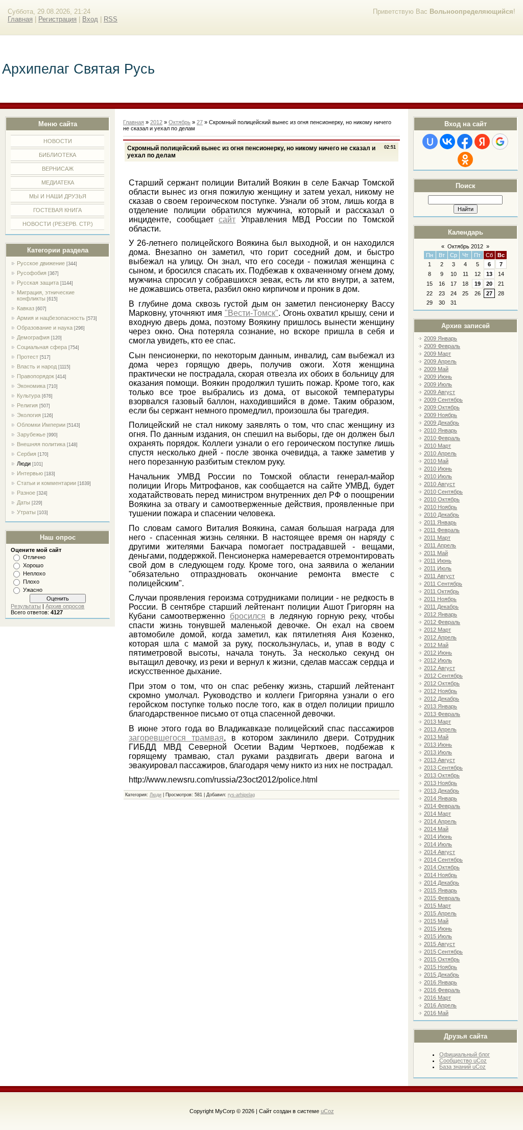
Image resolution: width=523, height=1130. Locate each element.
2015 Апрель (440, 913)
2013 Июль (438, 752)
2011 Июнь (437, 561)
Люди (24, 463)
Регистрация (57, 19)
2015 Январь (440, 890)
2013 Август (439, 760)
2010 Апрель (440, 453)
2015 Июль (438, 936)
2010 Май (436, 461)
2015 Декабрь (441, 975)
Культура (28, 396)
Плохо (31, 582)
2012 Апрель (440, 637)
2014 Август (439, 852)
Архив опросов (64, 606)
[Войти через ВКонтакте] (447, 141)
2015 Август (439, 944)
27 (489, 293)
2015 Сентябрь (443, 952)
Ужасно (32, 590)
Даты (23, 502)
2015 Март (437, 906)
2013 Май (436, 737)
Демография (33, 337)
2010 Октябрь (442, 499)
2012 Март (437, 630)
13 (489, 274)
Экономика (31, 386)
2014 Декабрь (441, 883)
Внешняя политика (41, 444)
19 (477, 284)
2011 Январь (440, 522)
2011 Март (437, 538)
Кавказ (25, 308)
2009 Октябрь (442, 407)
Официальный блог (464, 1054)
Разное (26, 493)
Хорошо (33, 565)
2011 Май (436, 553)
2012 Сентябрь (443, 676)
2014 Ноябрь (440, 875)
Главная (20, 19)
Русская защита (38, 283)
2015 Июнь (438, 929)
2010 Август (439, 484)
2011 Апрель (440, 545)
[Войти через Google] (500, 141)
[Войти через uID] (430, 141)
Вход (90, 19)
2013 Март (437, 722)
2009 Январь (440, 338)
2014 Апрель (440, 821)
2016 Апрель (440, 1005)
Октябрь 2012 (465, 246)
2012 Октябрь (442, 683)
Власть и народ (37, 366)
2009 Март (437, 354)
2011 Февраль (442, 530)
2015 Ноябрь (440, 967)
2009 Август (439, 392)
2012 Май (436, 645)
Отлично (34, 557)
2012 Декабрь (441, 699)
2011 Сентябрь (443, 584)
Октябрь (180, 122)
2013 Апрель (440, 729)
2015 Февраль (442, 898)
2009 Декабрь (441, 423)
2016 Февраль (442, 990)
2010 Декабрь (441, 515)
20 (489, 284)
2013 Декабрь (441, 791)
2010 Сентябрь (443, 492)
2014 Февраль (442, 806)
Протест (27, 357)
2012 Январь (440, 614)
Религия (27, 405)
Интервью (30, 473)
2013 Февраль (442, 714)
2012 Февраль (442, 622)
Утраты (26, 512)
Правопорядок (35, 376)
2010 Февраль (442, 438)
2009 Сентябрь (443, 400)
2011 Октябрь (441, 591)
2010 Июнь (438, 469)
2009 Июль (438, 384)
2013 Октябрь (442, 775)
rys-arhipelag (241, 794)
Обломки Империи (41, 425)
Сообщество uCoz (463, 1060)
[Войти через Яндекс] (482, 141)
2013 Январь (440, 706)
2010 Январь (440, 430)
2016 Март (437, 998)
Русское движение (41, 263)
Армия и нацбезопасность (51, 318)
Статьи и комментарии (46, 483)
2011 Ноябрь (440, 599)
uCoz (327, 1111)
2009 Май (436, 369)
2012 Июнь (438, 653)
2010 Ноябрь (440, 507)
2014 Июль (438, 844)
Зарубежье (31, 434)
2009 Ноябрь (440, 415)
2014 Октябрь (442, 867)
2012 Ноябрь (440, 691)
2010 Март (437, 446)
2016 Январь (440, 982)
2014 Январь (440, 798)
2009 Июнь (438, 377)
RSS (110, 19)
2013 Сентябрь (443, 768)
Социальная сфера (42, 347)
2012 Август (439, 668)
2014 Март (437, 814)
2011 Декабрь (441, 607)
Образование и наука (45, 328)
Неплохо (34, 573)
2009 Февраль (442, 346)
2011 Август (439, 576)
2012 (156, 122)
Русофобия (31, 273)
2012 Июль (438, 660)
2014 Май (436, 829)
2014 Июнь (438, 837)
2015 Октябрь (442, 959)
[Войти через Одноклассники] (465, 159)
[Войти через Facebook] (464, 141)
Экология (29, 415)
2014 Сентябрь (443, 860)
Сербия (26, 454)
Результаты (26, 606)
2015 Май (436, 921)
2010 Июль (438, 476)
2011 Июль (437, 568)
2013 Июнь (438, 745)
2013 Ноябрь (440, 783)
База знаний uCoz (462, 1067)
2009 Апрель (440, 361)
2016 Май (436, 1013)
